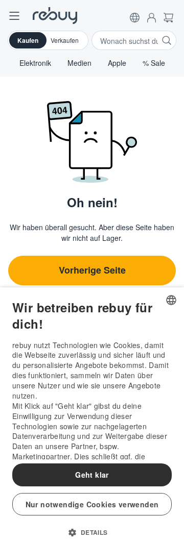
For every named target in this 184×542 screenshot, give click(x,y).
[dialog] (92, 414)
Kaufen (27, 40)
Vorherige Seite (92, 270)
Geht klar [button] (92, 475)
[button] (134, 15)
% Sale (154, 63)
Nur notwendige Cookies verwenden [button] (92, 504)
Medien (79, 63)
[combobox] (171, 300)
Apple (117, 63)
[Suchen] (166, 40)
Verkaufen (65, 40)
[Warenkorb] (168, 15)
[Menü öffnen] (14, 15)
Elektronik (35, 63)
